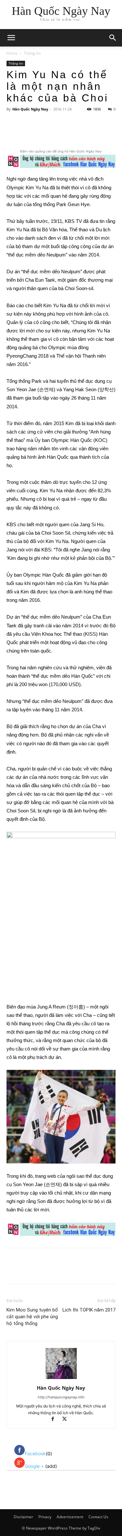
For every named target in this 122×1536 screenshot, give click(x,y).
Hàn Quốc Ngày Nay (30, 109)
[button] (113, 38)
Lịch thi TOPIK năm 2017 (88, 1310)
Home (12, 53)
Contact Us (98, 1517)
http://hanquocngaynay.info (61, 1397)
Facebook (35, 1453)
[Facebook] (33, 132)
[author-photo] (61, 1379)
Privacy (44, 1517)
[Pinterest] (63, 132)
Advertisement (70, 1517)
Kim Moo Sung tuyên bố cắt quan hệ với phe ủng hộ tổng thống (32, 1316)
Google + (35, 1466)
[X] (48, 132)
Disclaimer (23, 1517)
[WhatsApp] (78, 132)
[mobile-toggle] (11, 38)
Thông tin (32, 53)
